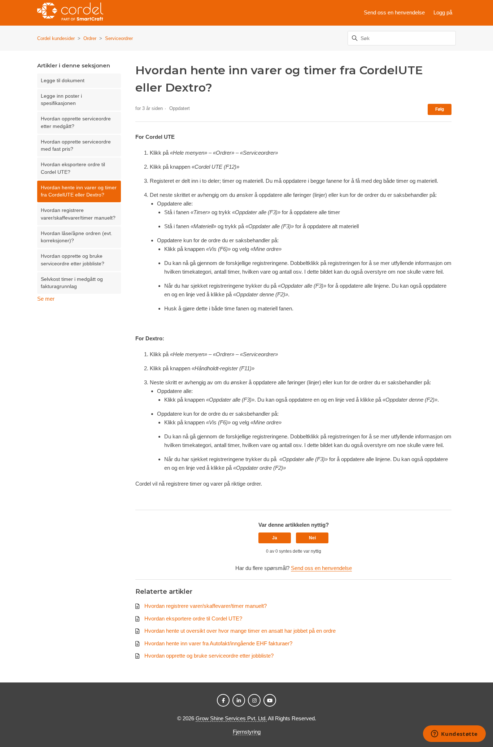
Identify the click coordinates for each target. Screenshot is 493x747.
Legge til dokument (62, 80)
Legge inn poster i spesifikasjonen (61, 99)
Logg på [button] (442, 12)
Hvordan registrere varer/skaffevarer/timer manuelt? (78, 214)
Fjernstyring (247, 732)
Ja (274, 537)
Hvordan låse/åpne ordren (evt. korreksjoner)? (76, 237)
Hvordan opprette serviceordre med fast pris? (76, 145)
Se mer (45, 299)
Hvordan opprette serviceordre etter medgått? (76, 122)
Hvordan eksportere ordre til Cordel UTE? (73, 168)
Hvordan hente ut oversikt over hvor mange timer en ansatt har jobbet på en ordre (240, 631)
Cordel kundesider (56, 38)
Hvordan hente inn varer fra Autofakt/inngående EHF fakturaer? (218, 643)
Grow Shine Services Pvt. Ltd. (231, 718)
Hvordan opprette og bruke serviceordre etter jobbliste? (72, 259)
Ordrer (89, 38)
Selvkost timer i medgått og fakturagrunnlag (72, 283)
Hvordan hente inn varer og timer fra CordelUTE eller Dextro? (79, 191)
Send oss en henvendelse (394, 12)
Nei (312, 537)
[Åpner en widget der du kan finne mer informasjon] (454, 734)
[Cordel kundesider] (70, 13)
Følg (439, 109)
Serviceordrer (119, 38)
